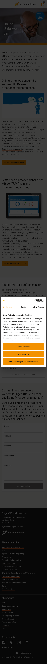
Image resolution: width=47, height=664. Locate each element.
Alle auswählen (23, 346)
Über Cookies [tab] (38, 307)
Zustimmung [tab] (8, 307)
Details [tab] (23, 307)
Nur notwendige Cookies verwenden (23, 361)
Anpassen (22, 354)
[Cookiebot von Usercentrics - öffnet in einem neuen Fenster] (34, 300)
